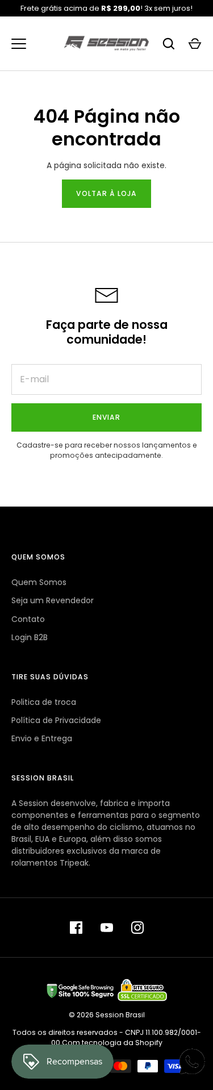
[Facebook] (76, 927)
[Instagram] (137, 927)
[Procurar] (168, 43)
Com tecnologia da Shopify (112, 1042)
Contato (28, 619)
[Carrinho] (194, 43)
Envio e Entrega (41, 738)
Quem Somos (38, 582)
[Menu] (18, 43)
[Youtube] (106, 927)
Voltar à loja (106, 193)
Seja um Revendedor (52, 600)
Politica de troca (43, 702)
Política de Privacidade (56, 720)
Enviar (107, 417)
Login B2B (29, 637)
